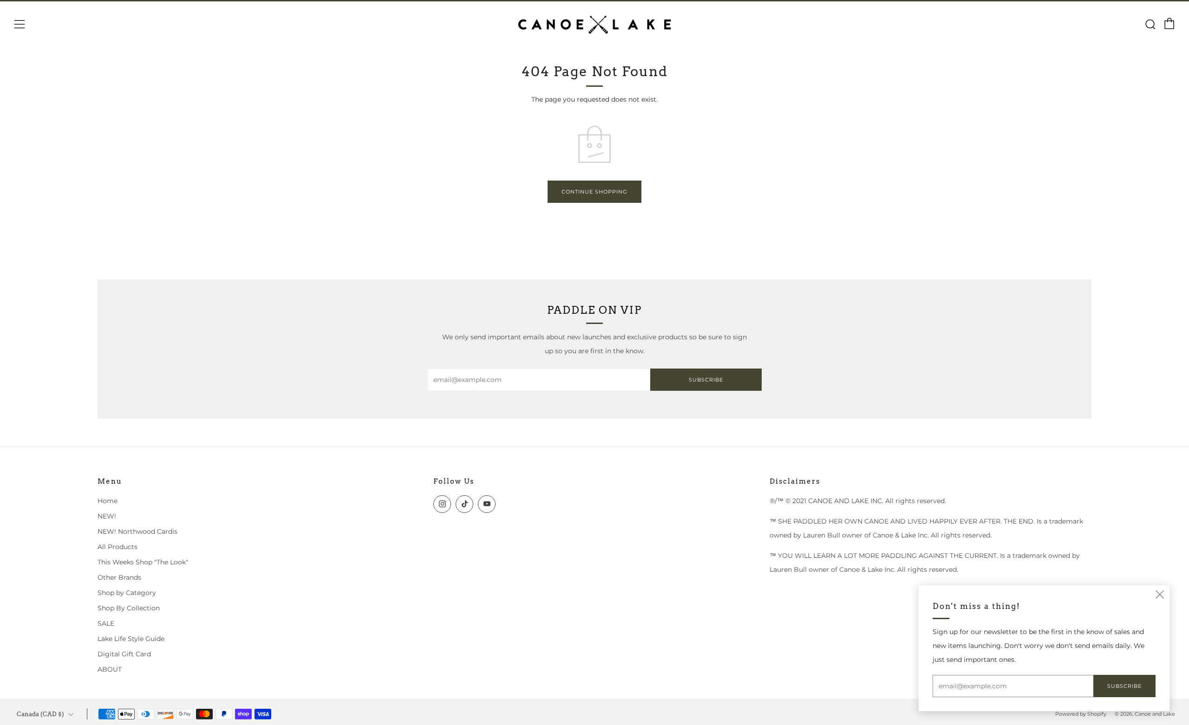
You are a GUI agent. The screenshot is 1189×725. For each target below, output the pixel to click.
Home (108, 501)
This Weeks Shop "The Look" (143, 562)
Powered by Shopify (1080, 714)
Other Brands (119, 577)
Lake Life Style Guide (131, 638)
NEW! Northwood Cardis (137, 531)
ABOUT (110, 669)
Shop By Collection (129, 608)
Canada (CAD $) (40, 714)
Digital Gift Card (124, 654)
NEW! (107, 516)
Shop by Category (127, 593)
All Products (117, 547)
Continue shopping (594, 191)
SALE (106, 623)
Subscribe (706, 379)
